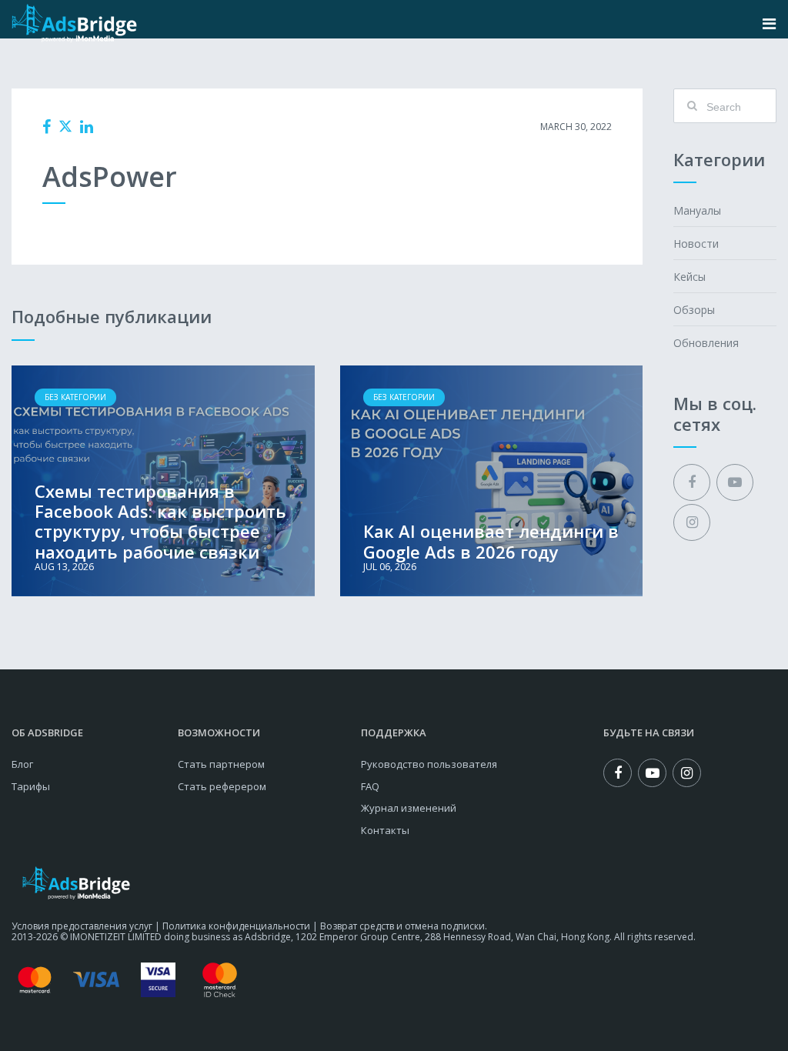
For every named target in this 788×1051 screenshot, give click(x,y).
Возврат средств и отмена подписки (402, 926)
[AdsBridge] (74, 23)
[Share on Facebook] (46, 127)
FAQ (370, 786)
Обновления (706, 342)
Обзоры (694, 309)
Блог (22, 764)
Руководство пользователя (429, 764)
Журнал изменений (408, 808)
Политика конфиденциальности (236, 926)
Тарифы (31, 786)
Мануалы (697, 210)
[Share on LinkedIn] (86, 127)
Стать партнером (221, 764)
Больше (163, 480)
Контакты (385, 830)
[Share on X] (65, 126)
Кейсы (689, 276)
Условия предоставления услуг (82, 926)
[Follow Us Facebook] (691, 482)
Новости (696, 243)
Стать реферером (222, 786)
